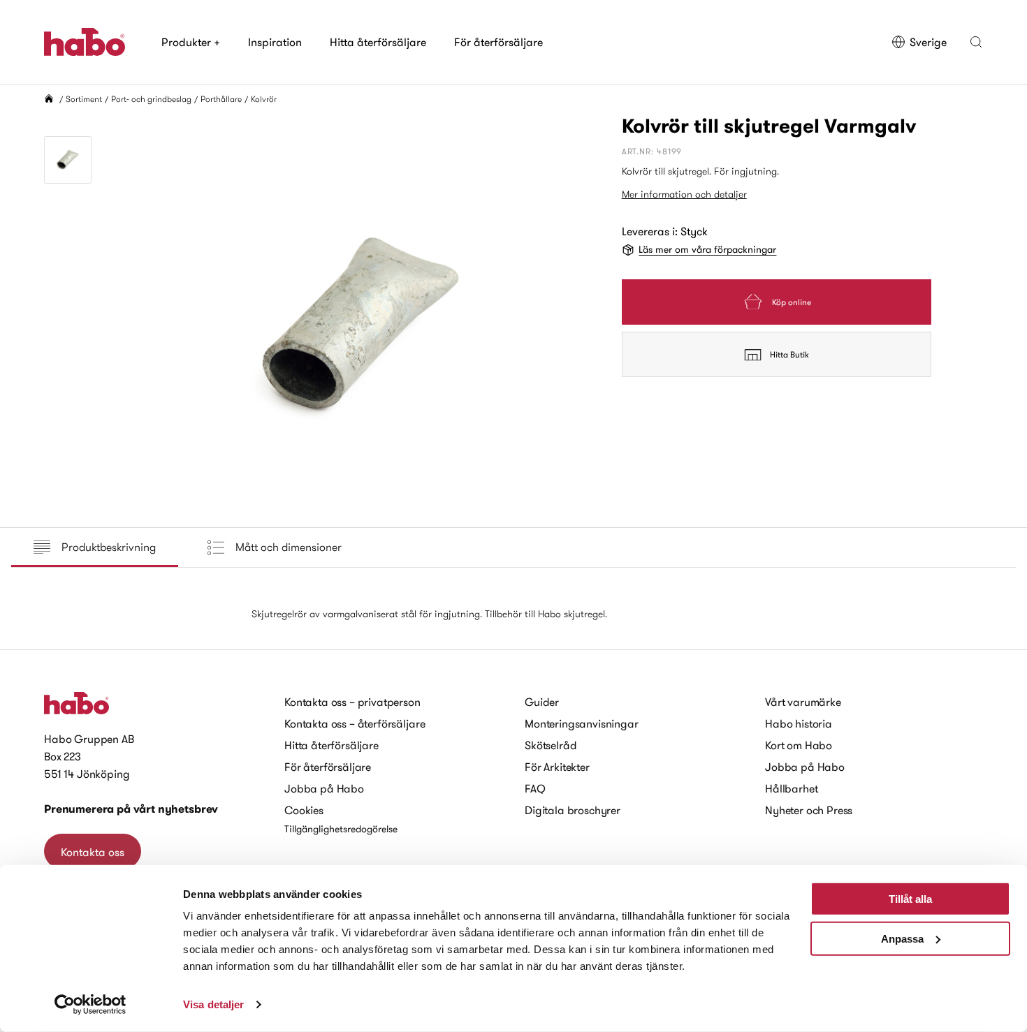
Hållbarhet (791, 788)
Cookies (303, 810)
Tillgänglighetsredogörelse (341, 829)
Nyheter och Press (808, 810)
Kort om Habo (798, 745)
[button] (976, 42)
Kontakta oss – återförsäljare (354, 723)
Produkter (190, 42)
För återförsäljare (498, 42)
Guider (542, 702)
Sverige (928, 42)
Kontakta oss (92, 852)
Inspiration (275, 42)
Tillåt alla (910, 899)
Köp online (791, 302)
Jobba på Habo (324, 788)
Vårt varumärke (803, 702)
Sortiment (84, 99)
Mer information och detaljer (684, 194)
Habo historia (798, 723)
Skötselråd (550, 745)
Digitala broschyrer (572, 810)
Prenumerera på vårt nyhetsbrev (131, 809)
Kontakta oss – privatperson (352, 702)
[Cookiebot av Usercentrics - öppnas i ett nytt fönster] (90, 1004)
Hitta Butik (789, 354)
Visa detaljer (213, 1004)
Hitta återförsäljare (378, 42)
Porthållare (221, 99)
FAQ (535, 788)
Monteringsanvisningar (582, 723)
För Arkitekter (557, 767)
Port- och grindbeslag (151, 99)
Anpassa (902, 938)
